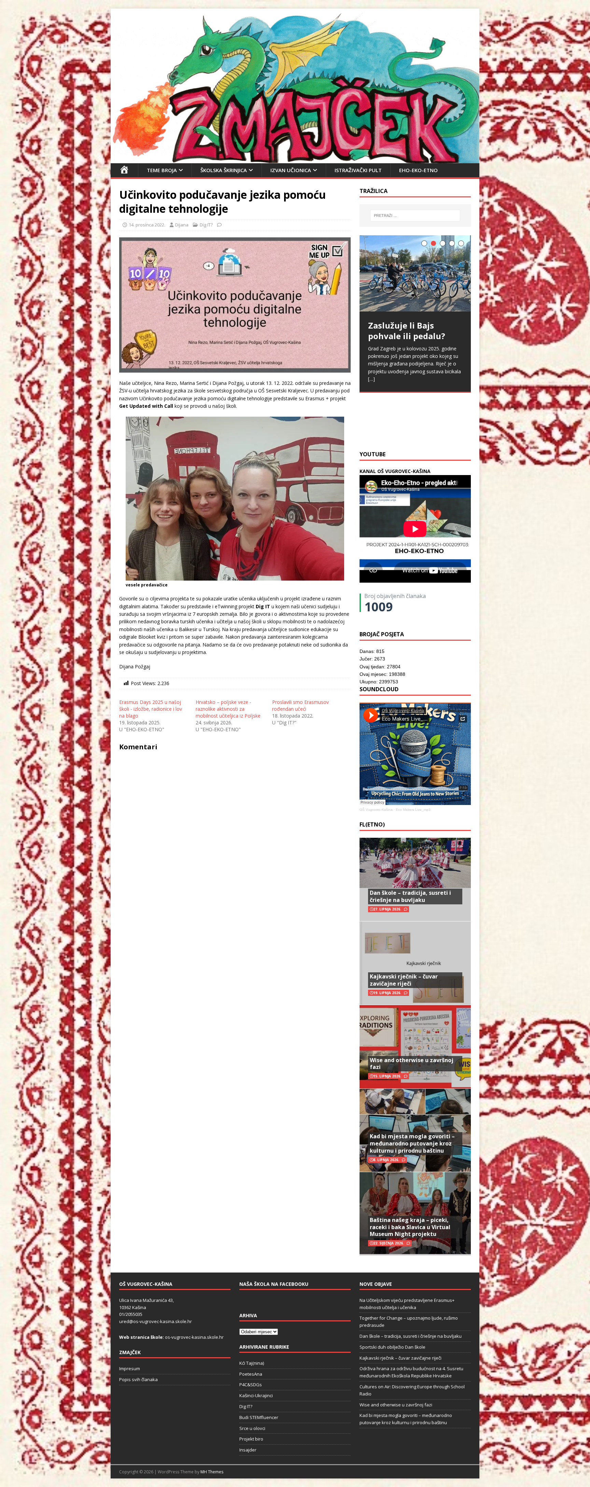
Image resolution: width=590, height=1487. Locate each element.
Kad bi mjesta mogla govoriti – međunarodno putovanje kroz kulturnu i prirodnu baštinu (412, 1143)
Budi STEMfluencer (258, 1417)
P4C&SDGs (250, 1384)
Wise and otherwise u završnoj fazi (411, 1063)
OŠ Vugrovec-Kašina (376, 809)
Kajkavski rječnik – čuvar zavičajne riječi (404, 980)
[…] (458, 429)
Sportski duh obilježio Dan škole (392, 1347)
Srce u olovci (252, 1428)
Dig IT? (206, 225)
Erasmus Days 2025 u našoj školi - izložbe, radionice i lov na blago (150, 709)
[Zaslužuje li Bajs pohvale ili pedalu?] (415, 273)
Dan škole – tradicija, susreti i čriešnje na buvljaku (410, 896)
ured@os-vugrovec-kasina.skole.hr (155, 1321)
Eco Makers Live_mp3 (413, 809)
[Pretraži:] (415, 215)
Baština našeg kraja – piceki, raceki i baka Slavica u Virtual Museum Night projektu (410, 1227)
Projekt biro (251, 1439)
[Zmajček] (295, 159)
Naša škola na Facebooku (273, 1284)
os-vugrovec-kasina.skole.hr (194, 1337)
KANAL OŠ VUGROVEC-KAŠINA (395, 471)
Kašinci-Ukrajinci (256, 1395)
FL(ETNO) (372, 824)
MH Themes (211, 1472)
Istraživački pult (358, 170)
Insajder (247, 1450)
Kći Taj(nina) (251, 1363)
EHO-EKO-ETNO (418, 170)
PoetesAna (250, 1374)
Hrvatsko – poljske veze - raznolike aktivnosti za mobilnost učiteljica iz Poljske (228, 709)
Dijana (181, 225)
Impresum (129, 1368)
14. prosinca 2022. (147, 225)
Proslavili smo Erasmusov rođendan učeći (300, 705)
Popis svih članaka (138, 1379)
